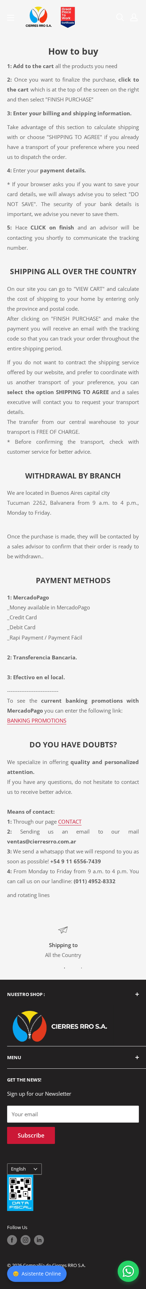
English (18, 1169)
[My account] (133, 17)
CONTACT (70, 821)
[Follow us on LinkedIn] (39, 1240)
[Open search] (120, 17)
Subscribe (31, 1135)
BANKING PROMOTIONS (36, 720)
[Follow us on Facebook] (12, 1240)
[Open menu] (10, 18)
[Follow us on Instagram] (25, 1240)
